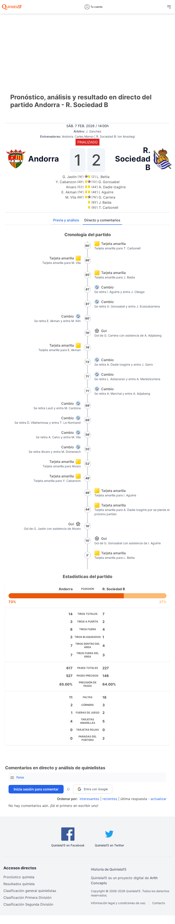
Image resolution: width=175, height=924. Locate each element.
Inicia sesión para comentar (36, 789)
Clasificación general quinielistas (29, 891)
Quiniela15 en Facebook (68, 845)
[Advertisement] (87, 47)
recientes (109, 799)
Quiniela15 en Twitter (109, 845)
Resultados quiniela (19, 884)
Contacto (158, 903)
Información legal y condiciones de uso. (118, 903)
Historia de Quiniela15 (108, 869)
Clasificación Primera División (27, 897)
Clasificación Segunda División (28, 904)
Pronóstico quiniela (18, 877)
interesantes (89, 799)
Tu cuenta (96, 6)
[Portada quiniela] (12, 7)
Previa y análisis (66, 220)
